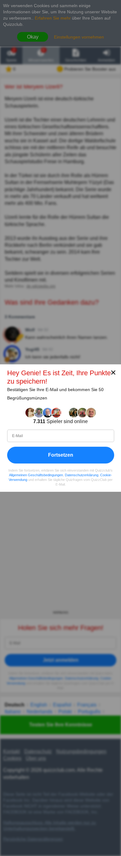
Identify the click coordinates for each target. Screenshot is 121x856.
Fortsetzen (60, 455)
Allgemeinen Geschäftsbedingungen (36, 475)
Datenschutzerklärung (81, 475)
